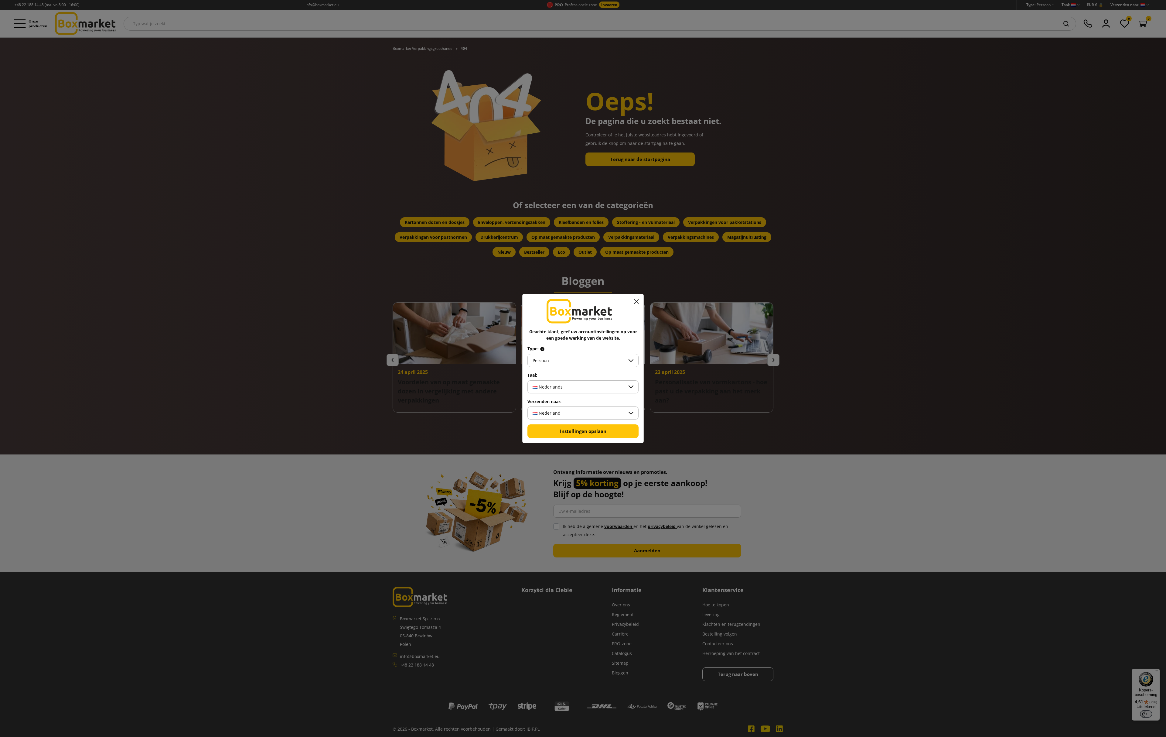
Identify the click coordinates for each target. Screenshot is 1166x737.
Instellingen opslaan (583, 431)
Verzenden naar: (544, 401)
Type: (533, 348)
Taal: (532, 375)
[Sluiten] (636, 301)
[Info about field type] (542, 348)
